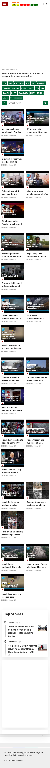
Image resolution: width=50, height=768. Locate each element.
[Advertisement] (24, 750)
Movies (5, 98)
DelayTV (6, 93)
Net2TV (31, 88)
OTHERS (40, 93)
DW (15, 83)
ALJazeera (41, 83)
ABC (33, 83)
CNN (10, 83)
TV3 (37, 88)
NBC (27, 83)
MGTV (32, 93)
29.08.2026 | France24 (8, 135)
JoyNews (15, 88)
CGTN (21, 83)
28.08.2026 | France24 (8, 446)
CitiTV (23, 88)
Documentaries (16, 98)
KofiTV (13, 93)
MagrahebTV (23, 93)
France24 (6, 88)
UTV (42, 88)
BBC (4, 83)
